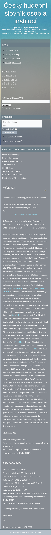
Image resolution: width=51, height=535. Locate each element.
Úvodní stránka (11, 50)
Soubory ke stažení (13, 62)
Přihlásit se (9, 133)
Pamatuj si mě (8, 129)
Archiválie (33, 214)
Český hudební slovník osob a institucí (25, 13)
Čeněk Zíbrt (17, 315)
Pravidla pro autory (13, 58)
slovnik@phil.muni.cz (17, 178)
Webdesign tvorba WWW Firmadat (26, 532)
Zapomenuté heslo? (13, 141)
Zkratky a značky (12, 54)
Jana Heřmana (15, 288)
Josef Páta (19, 342)
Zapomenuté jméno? (14, 137)
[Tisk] (45, 191)
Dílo (15, 214)
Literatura (23, 214)
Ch (9, 76)
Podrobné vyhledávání (11, 108)
